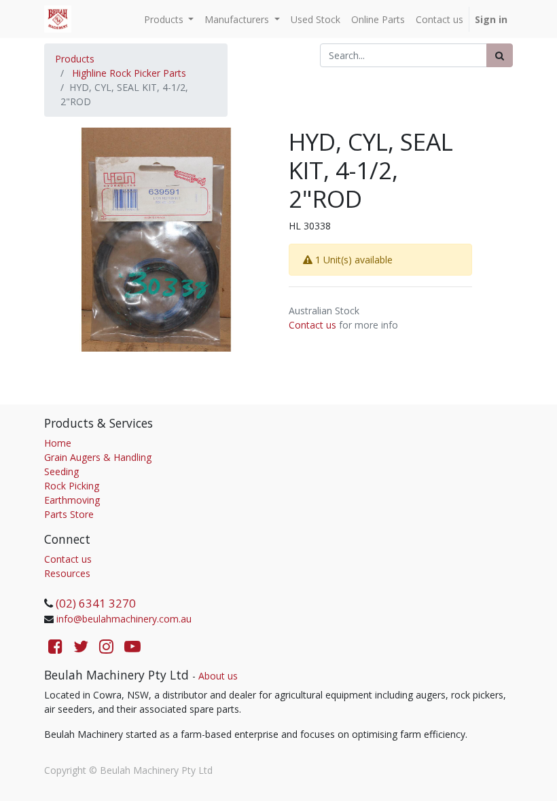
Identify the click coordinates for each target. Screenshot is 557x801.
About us (218, 675)
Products (74, 58)
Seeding (61, 471)
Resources (67, 573)
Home (57, 442)
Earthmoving (72, 499)
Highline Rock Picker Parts (129, 73)
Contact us (312, 324)
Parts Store (69, 514)
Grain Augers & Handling (97, 457)
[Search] (499, 55)
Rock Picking (71, 485)
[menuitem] (315, 19)
